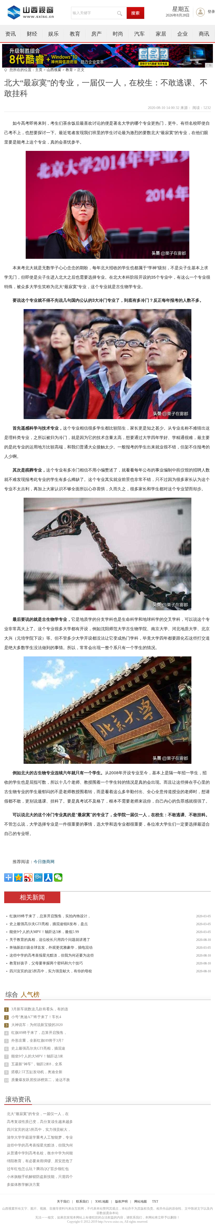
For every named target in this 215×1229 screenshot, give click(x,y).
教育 (75, 34)
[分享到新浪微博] (28, 877)
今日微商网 (44, 861)
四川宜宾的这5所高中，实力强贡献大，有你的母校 (50, 971)
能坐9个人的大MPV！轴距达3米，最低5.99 (44, 932)
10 (6, 1080)
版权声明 (121, 1201)
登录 (211, 12)
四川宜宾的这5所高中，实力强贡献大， (39, 1130)
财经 (32, 34)
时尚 (118, 34)
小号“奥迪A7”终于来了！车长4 (36, 1017)
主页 (38, 70)
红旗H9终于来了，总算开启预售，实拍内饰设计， (50, 916)
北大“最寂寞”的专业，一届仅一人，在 (38, 1114)
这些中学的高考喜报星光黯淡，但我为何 (40, 1145)
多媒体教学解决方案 (23, 1185)
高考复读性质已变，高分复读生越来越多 (40, 1122)
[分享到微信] (58, 877)
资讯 (10, 34)
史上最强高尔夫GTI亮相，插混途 (38, 1048)
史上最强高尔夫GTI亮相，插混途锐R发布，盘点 (48, 924)
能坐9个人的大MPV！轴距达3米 (37, 1056)
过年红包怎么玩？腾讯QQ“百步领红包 (38, 1169)
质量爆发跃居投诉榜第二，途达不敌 (40, 1080)
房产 (96, 34)
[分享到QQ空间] (18, 877)
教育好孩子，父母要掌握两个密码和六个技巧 (46, 963)
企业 (182, 34)
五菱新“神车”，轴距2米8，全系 (36, 1064)
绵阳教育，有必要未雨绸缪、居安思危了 (40, 1161)
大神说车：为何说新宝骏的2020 (37, 1025)
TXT (155, 1201)
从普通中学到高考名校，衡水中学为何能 (40, 1153)
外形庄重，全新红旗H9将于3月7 (37, 1041)
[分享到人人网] (48, 877)
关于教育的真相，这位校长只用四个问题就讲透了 (49, 940)
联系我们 (82, 1201)
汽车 (139, 34)
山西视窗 (54, 70)
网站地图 (140, 1201)
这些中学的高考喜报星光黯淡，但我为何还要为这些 (51, 955)
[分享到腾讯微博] (38, 877)
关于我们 (63, 1201)
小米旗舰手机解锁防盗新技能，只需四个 (40, 1177)
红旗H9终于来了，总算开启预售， (39, 1033)
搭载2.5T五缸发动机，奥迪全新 (36, 1072)
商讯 (204, 34)
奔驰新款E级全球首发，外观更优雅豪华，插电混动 (51, 948)
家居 (161, 34)
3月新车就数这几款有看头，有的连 (39, 1009)
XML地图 (102, 1201)
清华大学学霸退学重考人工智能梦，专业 (40, 1137)
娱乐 (53, 34)
